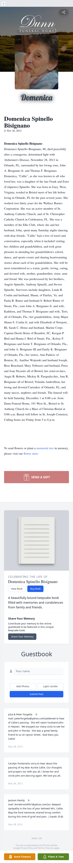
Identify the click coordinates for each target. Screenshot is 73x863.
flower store (31, 453)
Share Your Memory (22, 636)
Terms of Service (46, 848)
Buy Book (35, 588)
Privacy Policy (27, 848)
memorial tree (45, 448)
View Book (16, 588)
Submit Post (36, 694)
